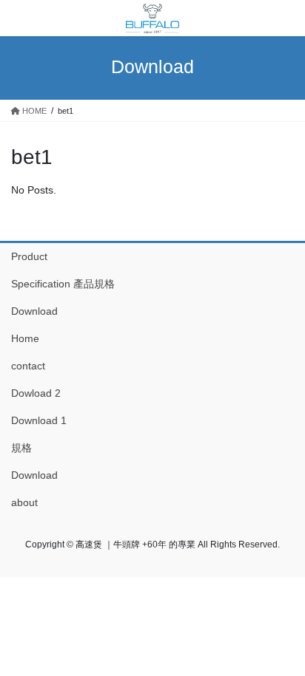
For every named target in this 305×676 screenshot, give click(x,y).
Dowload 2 (36, 393)
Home (25, 338)
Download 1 (39, 420)
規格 (21, 448)
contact (28, 366)
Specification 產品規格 (63, 284)
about (24, 502)
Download (34, 311)
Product (29, 256)
